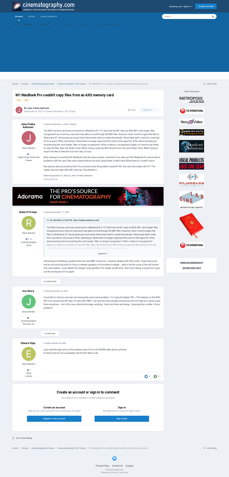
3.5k (30, 239)
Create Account (205, 6)
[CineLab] (191, 200)
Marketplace (42, 24)
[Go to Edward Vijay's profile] (29, 354)
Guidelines (70, 24)
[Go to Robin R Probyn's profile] (29, 223)
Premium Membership (107, 24)
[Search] (213, 16)
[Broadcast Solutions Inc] (191, 146)
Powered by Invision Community (114, 472)
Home (15, 24)
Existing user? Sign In (180, 6)
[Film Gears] (191, 180)
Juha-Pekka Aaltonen (38, 108)
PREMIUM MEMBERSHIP (191, 263)
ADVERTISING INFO (191, 268)
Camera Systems (48, 16)
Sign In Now (121, 418)
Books (57, 24)
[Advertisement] (114, 50)
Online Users (86, 24)
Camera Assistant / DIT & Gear (61, 111)
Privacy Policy (102, 466)
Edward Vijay (28, 343)
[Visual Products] (191, 163)
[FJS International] (191, 110)
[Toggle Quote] (48, 220)
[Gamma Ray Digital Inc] (191, 132)
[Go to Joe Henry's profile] (29, 302)
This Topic (201, 16)
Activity (31, 16)
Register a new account (54, 418)
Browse (19, 16)
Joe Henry (28, 291)
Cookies (129, 466)
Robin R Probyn (28, 212)
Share (133, 110)
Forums (27, 24)
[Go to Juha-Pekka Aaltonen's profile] (19, 110)
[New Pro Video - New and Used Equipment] (191, 121)
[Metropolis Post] (191, 100)
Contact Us (117, 466)
